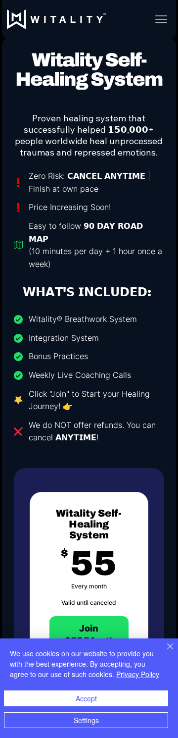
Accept (86, 698)
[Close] (164, 652)
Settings (86, 720)
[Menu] (161, 19)
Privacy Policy (137, 674)
